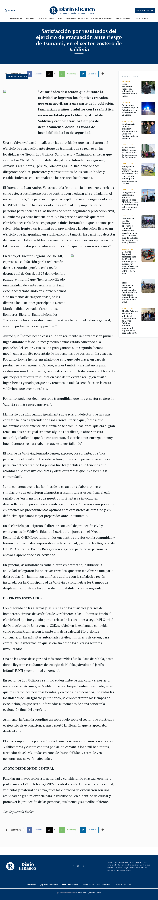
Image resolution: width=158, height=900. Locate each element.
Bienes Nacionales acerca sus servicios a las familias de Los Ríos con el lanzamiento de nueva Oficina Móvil (129, 292)
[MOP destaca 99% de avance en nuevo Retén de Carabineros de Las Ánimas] (148, 151)
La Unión (126, 81)
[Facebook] (73, 866)
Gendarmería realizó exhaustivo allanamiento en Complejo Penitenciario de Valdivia (130, 131)
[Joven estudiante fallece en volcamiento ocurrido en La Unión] (148, 87)
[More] (103, 830)
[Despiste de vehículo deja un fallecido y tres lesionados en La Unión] (148, 108)
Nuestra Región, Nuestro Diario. (88, 893)
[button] (9, 10)
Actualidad (127, 121)
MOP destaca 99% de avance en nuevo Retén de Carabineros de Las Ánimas (129, 152)
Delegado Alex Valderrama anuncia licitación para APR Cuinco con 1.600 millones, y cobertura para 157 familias (130, 201)
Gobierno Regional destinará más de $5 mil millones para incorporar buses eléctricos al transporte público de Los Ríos (130, 262)
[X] (83, 866)
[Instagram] (78, 866)
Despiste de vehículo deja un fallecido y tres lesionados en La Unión (130, 110)
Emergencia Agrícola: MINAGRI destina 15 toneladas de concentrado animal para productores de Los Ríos (130, 175)
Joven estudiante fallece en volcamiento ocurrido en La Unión (129, 89)
